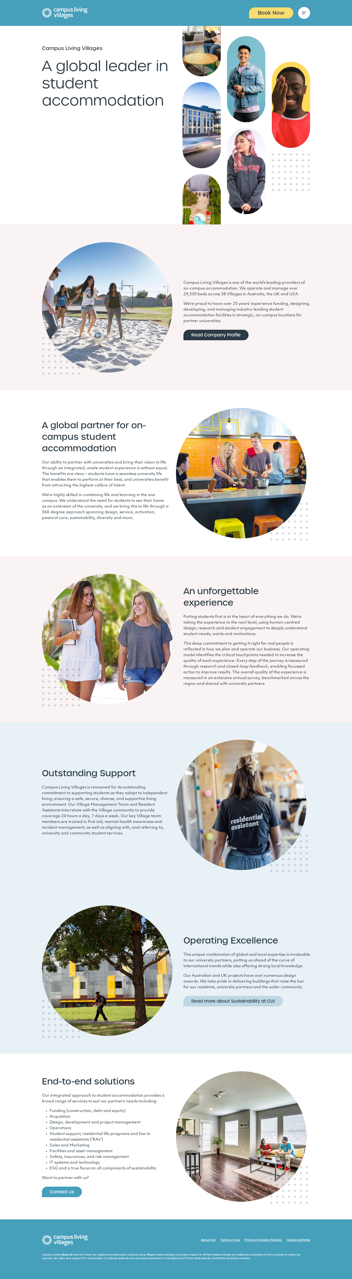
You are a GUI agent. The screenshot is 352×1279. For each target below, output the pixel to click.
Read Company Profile (216, 335)
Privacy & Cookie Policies (263, 1240)
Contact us (62, 1192)
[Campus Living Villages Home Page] (65, 1240)
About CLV (208, 1240)
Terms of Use (230, 1240)
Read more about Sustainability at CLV (233, 1001)
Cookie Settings (298, 1240)
